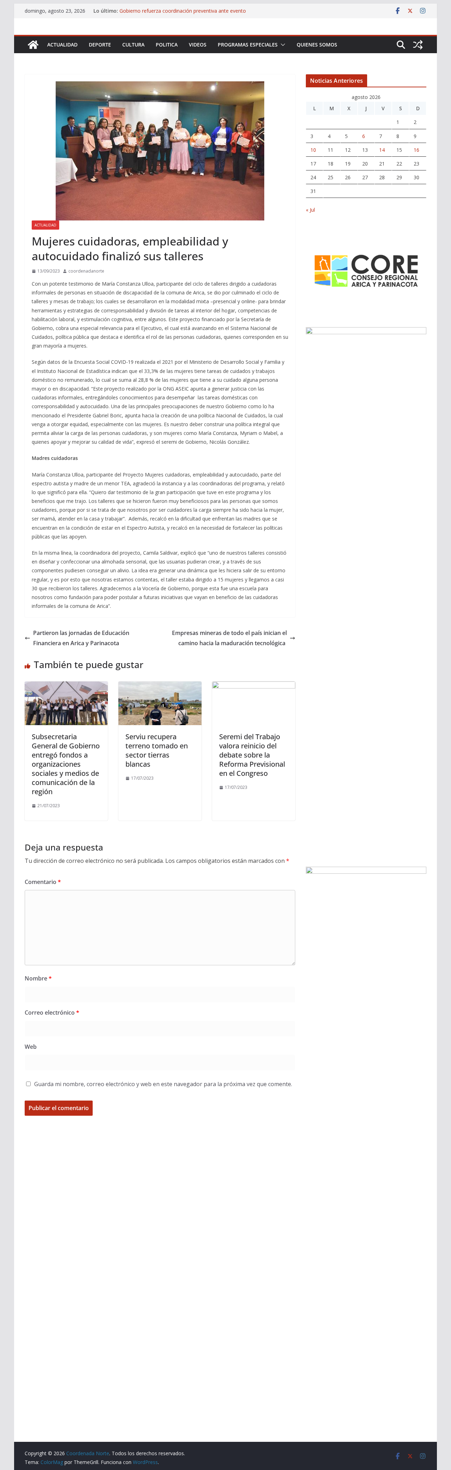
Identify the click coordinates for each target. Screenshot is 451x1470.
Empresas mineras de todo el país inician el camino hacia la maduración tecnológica (229, 638)
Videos (197, 44)
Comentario (43, 882)
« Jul (310, 209)
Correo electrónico (52, 1012)
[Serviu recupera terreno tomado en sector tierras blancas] (160, 686)
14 (382, 150)
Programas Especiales (248, 44)
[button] (281, 45)
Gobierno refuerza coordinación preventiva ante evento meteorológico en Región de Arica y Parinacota (182, 14)
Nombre (38, 978)
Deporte (100, 44)
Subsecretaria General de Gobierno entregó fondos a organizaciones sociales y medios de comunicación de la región (66, 764)
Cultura (133, 44)
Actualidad (62, 44)
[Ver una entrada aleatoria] (417, 44)
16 (416, 150)
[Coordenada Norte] (33, 44)
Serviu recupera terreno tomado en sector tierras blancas (156, 750)
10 (313, 150)
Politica (167, 44)
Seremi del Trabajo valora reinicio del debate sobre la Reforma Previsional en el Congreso (252, 755)
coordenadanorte (86, 271)
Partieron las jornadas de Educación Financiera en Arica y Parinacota (81, 638)
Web (31, 1047)
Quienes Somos (317, 44)
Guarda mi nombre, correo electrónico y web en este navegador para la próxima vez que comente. (163, 1084)
